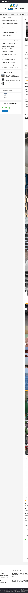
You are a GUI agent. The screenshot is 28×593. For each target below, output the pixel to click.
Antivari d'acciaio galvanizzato (8, 30)
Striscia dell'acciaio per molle (8, 46)
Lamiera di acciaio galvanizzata (9, 23)
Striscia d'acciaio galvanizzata (8, 38)
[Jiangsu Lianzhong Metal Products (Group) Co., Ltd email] (3, 107)
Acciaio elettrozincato (7, 57)
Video (16, 8)
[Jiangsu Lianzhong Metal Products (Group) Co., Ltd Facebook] (3, 1)
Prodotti (10, 8)
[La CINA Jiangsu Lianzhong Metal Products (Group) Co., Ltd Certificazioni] (5, 95)
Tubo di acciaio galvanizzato (8, 32)
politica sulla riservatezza (8, 589)
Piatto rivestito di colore (7, 59)
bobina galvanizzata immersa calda (9, 43)
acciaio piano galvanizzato (7, 54)
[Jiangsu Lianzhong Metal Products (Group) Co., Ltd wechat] (10, 107)
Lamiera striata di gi (6, 51)
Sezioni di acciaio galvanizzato (14, 14)
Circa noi (21, 8)
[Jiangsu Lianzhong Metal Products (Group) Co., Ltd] (14, 6)
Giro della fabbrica (4, 575)
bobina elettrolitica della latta (8, 62)
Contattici (2, 579)
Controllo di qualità (4, 577)
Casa (5, 8)
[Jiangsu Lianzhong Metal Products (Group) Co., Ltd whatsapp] (6, 107)
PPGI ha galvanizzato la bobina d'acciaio (11, 26)
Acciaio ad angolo (6, 35)
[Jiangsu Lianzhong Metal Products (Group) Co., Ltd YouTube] (8, 1)
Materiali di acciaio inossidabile (9, 67)
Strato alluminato (6, 48)
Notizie (1, 580)
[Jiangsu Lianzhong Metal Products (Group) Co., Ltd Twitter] (5, 1)
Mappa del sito (3, 582)
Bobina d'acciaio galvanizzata (8, 20)
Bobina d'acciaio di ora (7, 65)
